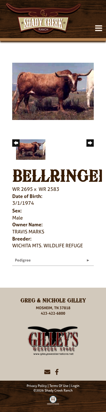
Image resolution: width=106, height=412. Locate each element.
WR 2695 (22, 189)
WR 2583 (49, 189)
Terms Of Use (58, 386)
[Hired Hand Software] (53, 400)
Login (75, 386)
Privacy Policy (37, 386)
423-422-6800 (53, 313)
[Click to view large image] (53, 91)
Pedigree (23, 260)
